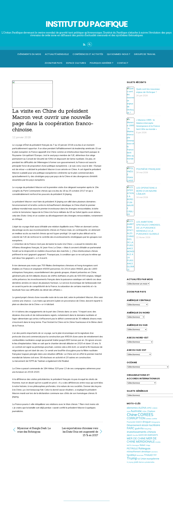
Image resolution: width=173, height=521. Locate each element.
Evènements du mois (29, 54)
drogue (147, 421)
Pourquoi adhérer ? (101, 63)
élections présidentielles (146, 462)
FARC (130, 428)
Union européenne (149, 458)
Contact (122, 63)
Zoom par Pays (53, 63)
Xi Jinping (130, 462)
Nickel (142, 445)
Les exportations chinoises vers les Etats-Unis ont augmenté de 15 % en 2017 (79, 432)
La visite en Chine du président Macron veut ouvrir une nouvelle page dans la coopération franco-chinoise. (52, 120)
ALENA (142, 407)
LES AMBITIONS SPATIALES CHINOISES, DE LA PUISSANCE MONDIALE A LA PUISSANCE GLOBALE (148, 227)
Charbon (151, 411)
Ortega (148, 445)
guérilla (139, 428)
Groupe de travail (144, 54)
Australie (136, 411)
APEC (149, 408)
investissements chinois (141, 431)
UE (139, 459)
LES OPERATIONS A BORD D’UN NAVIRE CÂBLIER (146, 190)
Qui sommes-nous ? (118, 54)
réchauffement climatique (139, 451)
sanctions (154, 452)
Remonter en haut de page (86, 495)
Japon (129, 435)
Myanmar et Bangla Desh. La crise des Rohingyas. (34, 430)
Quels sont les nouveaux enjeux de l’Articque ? (148, 90)
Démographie (155, 422)
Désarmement (134, 425)
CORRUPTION (136, 418)
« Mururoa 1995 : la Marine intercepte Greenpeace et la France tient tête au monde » (148, 124)
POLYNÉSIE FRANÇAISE (148, 169)
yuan (136, 462)
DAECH (139, 422)
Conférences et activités (88, 54)
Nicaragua (135, 445)
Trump (132, 458)
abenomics (132, 407)
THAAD (148, 454)
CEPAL (144, 411)
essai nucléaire (151, 425)
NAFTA (129, 445)
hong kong (147, 429)
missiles (157, 442)
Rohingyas (144, 448)
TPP (155, 455)
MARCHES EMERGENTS (148, 435)
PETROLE (132, 448)
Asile (128, 411)
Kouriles (135, 435)
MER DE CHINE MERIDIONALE (142, 440)
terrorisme (140, 455)
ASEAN (154, 408)
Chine (132, 414)
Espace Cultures (76, 63)
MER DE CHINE (136, 438)
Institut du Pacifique (85, 506)
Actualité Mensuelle (57, 54)
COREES (145, 414)
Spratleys (131, 455)
